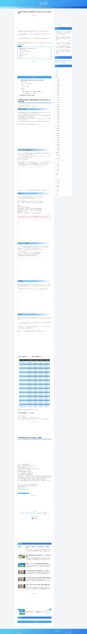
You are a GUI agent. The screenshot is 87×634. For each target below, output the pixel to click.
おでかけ (20, 493)
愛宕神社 (23, 88)
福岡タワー (23, 85)
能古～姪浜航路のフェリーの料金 (29, 93)
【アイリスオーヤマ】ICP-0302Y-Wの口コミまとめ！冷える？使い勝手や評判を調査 (63, 51)
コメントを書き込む (34, 621)
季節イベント (23, 493)
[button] (46, 513)
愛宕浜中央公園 (24, 81)
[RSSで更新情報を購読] (37, 518)
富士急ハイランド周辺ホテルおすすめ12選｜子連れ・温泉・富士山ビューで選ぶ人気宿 (63, 38)
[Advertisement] (35, 22)
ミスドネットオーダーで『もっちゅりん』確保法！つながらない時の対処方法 (63, 43)
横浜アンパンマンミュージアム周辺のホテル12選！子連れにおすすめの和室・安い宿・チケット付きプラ (63, 33)
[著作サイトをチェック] (32, 518)
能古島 (22, 89)
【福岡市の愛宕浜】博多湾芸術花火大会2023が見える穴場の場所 (32, 80)
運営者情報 (57, 631)
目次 (34, 77)
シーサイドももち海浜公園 (26, 83)
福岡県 (28, 493)
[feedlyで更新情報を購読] (34, 518)
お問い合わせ (69, 631)
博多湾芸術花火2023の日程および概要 (27, 95)
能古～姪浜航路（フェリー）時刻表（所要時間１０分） (33, 91)
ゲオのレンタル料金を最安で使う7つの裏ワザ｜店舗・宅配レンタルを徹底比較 (63, 47)
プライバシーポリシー (63, 631)
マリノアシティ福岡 (25, 86)
